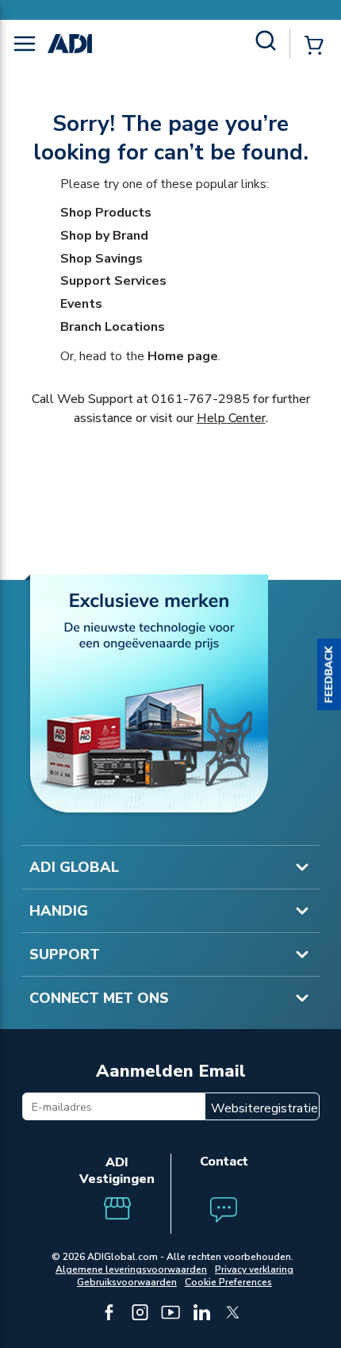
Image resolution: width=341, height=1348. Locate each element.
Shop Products (105, 212)
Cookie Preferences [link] (228, 1282)
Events (81, 304)
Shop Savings (101, 258)
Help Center (231, 418)
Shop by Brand (104, 235)
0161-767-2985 (200, 399)
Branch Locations (112, 327)
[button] (329, 674)
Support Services (113, 281)
